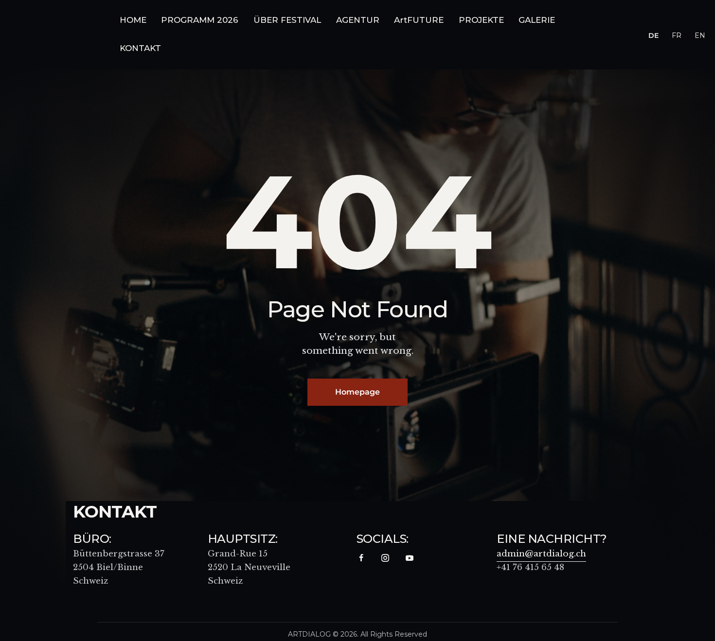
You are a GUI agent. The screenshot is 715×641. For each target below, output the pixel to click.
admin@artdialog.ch (541, 554)
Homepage (357, 392)
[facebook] (361, 558)
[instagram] (385, 558)
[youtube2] (410, 558)
